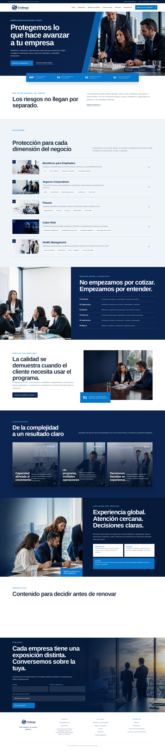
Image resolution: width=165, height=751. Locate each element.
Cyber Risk (100, 732)
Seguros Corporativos (101, 725)
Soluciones (81, 7)
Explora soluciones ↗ (94, 105)
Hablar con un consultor (146, 7)
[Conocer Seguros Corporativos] (82, 187)
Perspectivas (128, 7)
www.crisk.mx (64, 725)
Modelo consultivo (94, 7)
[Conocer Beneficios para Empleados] (82, 167)
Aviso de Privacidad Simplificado (137, 732)
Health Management (100, 735)
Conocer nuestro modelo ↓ (44, 63)
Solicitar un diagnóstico (21, 63)
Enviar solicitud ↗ (20, 705)
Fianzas (100, 728)
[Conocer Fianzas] (82, 207)
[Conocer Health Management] (82, 246)
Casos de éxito (107, 7)
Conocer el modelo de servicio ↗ (25, 395)
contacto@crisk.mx (130, 1)
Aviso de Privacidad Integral (136, 728)
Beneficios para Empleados (100, 722)
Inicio (73, 7)
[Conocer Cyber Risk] (82, 227)
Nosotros (118, 7)
